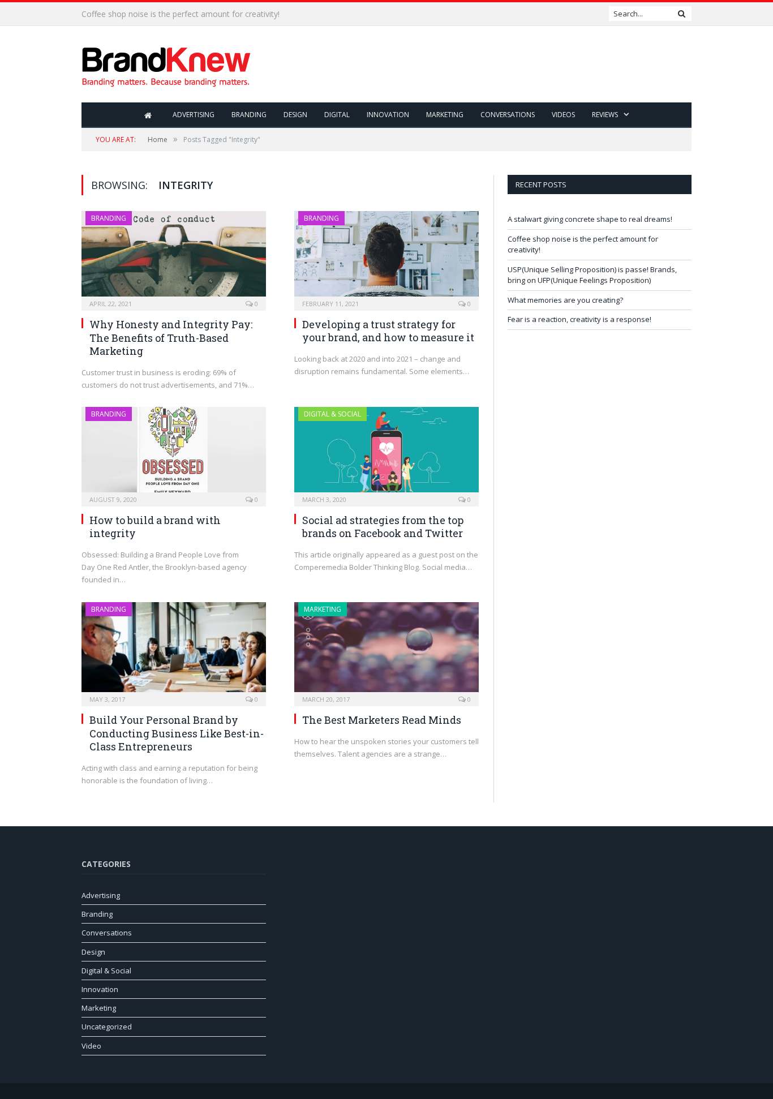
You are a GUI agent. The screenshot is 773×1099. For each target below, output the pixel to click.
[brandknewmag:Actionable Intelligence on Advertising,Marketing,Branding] (166, 64)
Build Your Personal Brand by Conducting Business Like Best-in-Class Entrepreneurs (176, 733)
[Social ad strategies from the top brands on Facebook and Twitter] (386, 453)
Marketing (444, 114)
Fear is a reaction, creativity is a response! (579, 319)
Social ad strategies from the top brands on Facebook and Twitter (382, 526)
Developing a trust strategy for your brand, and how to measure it (388, 330)
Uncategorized (106, 1026)
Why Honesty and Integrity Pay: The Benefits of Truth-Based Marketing (170, 337)
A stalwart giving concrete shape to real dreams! (590, 219)
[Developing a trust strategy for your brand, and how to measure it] (386, 257)
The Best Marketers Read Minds (381, 720)
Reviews (605, 114)
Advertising (193, 114)
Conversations (507, 114)
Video (91, 1046)
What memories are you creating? (565, 300)
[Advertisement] (486, 65)
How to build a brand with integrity (155, 526)
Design (295, 114)
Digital (337, 114)
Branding (249, 114)
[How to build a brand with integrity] (173, 453)
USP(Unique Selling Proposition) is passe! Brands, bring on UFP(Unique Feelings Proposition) (592, 275)
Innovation (388, 114)
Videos (563, 114)
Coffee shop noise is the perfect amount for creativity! (180, 14)
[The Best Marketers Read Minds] (386, 650)
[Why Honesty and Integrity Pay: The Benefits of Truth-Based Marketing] (173, 257)
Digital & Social (332, 414)
